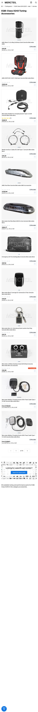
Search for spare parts (19, 472)
